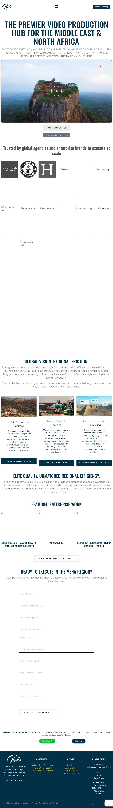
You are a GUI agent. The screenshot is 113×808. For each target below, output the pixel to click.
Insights (70, 765)
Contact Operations (70, 773)
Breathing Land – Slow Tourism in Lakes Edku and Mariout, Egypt (19, 544)
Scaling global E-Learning (42, 765)
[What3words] (56, 525)
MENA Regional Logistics (42, 771)
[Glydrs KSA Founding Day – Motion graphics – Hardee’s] (94, 525)
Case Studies (70, 768)
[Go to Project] (3, 537)
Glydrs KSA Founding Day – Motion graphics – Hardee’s (94, 544)
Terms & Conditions (53, 803)
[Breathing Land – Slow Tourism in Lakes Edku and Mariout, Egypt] (19, 525)
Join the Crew (71, 771)
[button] (56, 6)
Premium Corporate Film (42, 768)
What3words (56, 542)
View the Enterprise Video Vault (56, 558)
